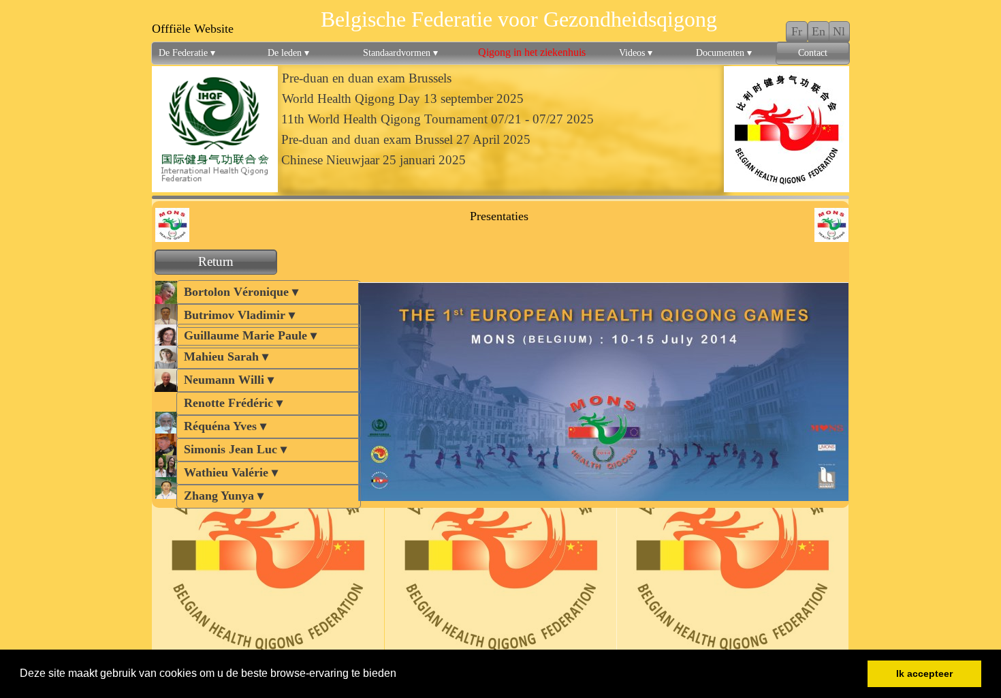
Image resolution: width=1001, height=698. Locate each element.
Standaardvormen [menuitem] (400, 53)
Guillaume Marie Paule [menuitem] (250, 335)
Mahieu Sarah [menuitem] (226, 356)
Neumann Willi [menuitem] (229, 379)
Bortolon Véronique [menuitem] (241, 292)
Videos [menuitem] (635, 53)
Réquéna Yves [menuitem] (225, 426)
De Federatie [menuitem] (187, 53)
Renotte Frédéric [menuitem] (233, 403)
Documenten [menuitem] (724, 53)
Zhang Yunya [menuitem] (224, 495)
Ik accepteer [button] (924, 673)
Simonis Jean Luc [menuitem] (235, 449)
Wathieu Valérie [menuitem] (231, 472)
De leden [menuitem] (288, 53)
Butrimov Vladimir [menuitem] (239, 315)
